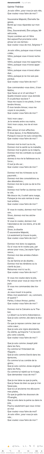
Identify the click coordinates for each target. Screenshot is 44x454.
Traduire (30, 446)
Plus (41, 446)
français (36, 452)
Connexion (19, 452)
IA (34, 446)
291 (26, 446)
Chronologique (10, 452)
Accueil (3, 452)
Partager (18, 446)
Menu (41, 452)
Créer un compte (28, 452)
